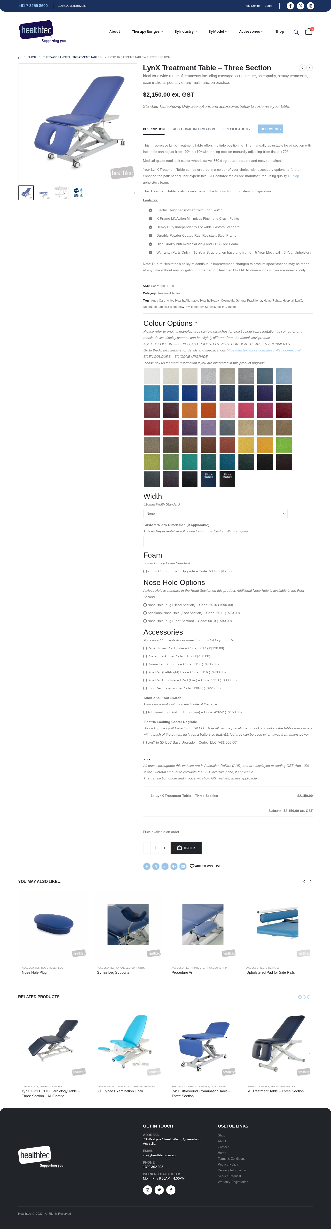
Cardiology (30, 1086)
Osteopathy (175, 307)
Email (183, 866)
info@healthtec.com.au (159, 1155)
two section (224, 191)
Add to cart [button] (80, 897)
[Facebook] (290, 5)
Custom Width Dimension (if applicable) (176, 525)
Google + (174, 866)
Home (222, 1153)
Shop (279, 31)
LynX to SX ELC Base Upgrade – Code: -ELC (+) (192, 742)
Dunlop (293, 176)
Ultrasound (219, 1086)
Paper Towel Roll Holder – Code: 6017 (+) (186, 648)
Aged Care (158, 300)
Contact (223, 1147)
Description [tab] (154, 129)
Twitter (156, 866)
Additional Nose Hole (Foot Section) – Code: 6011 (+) (194, 613)
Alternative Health (197, 300)
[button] (296, 32)
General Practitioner (249, 300)
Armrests (197, 967)
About (114, 31)
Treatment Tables (169, 293)
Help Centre (252, 6)
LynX (298, 300)
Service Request (229, 1176)
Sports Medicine (215, 307)
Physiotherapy (194, 307)
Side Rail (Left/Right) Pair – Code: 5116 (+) (187, 672)
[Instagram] (310, 5)
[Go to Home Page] (19, 57)
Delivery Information (232, 1170)
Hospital (288, 300)
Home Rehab (272, 300)
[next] (309, 67)
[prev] (302, 67)
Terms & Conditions (231, 1158)
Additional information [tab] (194, 129)
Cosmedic (227, 300)
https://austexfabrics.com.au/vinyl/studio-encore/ (264, 350)
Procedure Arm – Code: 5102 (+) (179, 656)
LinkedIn (165, 866)
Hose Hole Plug (52, 967)
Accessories (249, 31)
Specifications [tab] (236, 129)
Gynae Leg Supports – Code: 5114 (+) (183, 664)
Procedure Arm (216, 967)
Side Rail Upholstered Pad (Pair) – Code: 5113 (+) (192, 680)
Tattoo (232, 307)
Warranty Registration (233, 1182)
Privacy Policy (228, 1164)
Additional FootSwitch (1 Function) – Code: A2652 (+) (195, 712)
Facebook (147, 866)
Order (189, 848)
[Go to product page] (53, 924)
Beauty (215, 300)
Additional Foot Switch (162, 698)
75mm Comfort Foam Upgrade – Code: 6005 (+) (191, 571)
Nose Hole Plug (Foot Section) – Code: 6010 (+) (190, 621)
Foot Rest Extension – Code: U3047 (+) (184, 688)
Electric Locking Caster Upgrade (170, 722)
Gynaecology (106, 1086)
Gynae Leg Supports (130, 967)
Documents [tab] (271, 129)
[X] (300, 5)
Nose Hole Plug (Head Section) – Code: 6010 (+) (190, 605)
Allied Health (175, 300)
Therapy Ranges (145, 31)
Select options (155, 897)
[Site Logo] (42, 31)
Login (268, 6)
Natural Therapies (155, 307)
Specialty (124, 1086)
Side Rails (273, 967)
